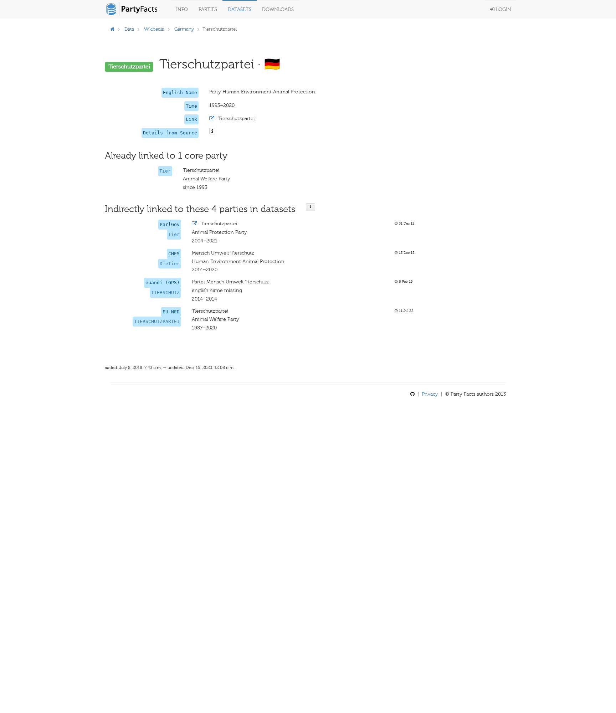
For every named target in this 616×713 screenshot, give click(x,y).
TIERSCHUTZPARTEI (157, 321)
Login (502, 9)
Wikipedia (154, 29)
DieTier (170, 263)
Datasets (239, 9)
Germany (184, 29)
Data (129, 29)
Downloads (278, 9)
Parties (208, 9)
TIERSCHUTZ (165, 292)
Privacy (430, 394)
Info (182, 9)
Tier (165, 171)
